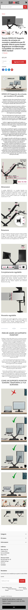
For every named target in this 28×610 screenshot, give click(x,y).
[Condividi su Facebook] (3, 70)
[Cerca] (25, 7)
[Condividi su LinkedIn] (9, 70)
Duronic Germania (15, 589)
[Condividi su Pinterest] (12, 70)
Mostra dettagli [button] (6, 603)
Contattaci (3, 564)
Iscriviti (22, 581)
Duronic (5, 53)
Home (3, 14)
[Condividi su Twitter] (6, 70)
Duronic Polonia (19, 590)
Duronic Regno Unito (10, 587)
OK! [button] (14, 607)
